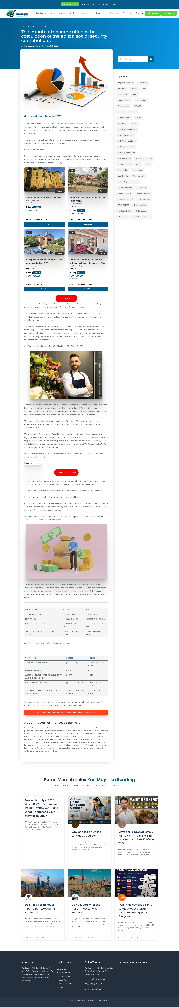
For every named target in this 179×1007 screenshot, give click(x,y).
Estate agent (141, 100)
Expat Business (63, 976)
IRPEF (83, 415)
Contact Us (61, 969)
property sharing (143, 193)
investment (122, 123)
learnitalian (137, 170)
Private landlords (125, 188)
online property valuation (128, 182)
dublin (134, 94)
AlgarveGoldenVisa (125, 83)
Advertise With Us (64, 983)
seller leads (141, 211)
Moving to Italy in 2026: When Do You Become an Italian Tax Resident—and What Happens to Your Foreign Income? (41, 807)
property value (144, 199)
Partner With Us (64, 972)
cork (144, 88)
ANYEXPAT (142, 83)
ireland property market (127, 129)
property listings (125, 193)
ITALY (138, 164)
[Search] (151, 59)
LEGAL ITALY (123, 176)
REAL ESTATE (123, 205)
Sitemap (60, 987)
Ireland (134, 123)
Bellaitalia (122, 88)
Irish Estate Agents (125, 135)
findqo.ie (132, 112)
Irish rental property (144, 158)
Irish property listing (126, 147)
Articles (86, 13)
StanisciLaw (122, 217)
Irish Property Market (126, 153)
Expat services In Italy (66, 472)
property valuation (125, 199)
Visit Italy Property (66, 298)
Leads (148, 164)
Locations (40, 13)
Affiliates (113, 13)
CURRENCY (122, 94)
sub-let (136, 217)
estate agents (123, 106)
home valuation (124, 118)
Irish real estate (124, 158)
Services (73, 13)
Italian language (124, 164)
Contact (126, 13)
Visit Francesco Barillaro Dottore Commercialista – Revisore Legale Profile (66, 712)
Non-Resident (138, 176)
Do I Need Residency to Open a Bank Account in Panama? (40, 908)
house (138, 118)
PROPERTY (141, 188)
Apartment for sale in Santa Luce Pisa (43, 198)
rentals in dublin (124, 211)
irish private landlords (126, 141)
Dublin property (124, 100)
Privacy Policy (62, 980)
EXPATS (137, 106)
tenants (147, 217)
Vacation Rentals (58, 13)
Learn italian (123, 170)
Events (99, 13)
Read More (44, 224)
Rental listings (140, 205)
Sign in (140, 13)
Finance (121, 112)
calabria (134, 88)
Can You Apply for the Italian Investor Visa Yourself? (86, 908)
